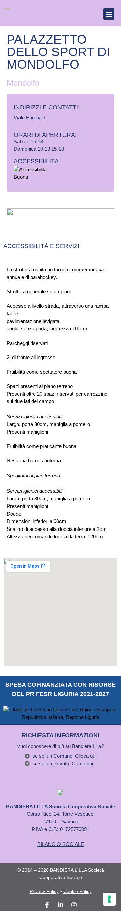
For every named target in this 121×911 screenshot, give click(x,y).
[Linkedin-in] (60, 905)
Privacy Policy (44, 891)
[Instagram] (74, 905)
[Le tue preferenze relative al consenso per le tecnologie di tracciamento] (109, 899)
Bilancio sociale (60, 844)
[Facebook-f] (47, 905)
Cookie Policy (77, 891)
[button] (108, 14)
